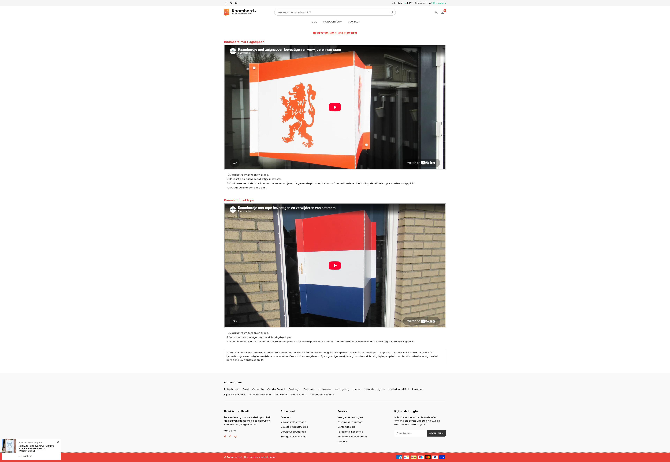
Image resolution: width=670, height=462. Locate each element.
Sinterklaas (281, 394)
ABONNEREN (436, 433)
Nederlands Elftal (399, 389)
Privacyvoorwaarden (350, 422)
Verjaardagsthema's (322, 394)
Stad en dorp (298, 394)
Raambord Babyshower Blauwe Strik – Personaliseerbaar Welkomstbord (36, 448)
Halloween (325, 389)
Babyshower (231, 389)
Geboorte (258, 389)
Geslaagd (294, 389)
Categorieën (331, 21)
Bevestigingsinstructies (294, 427)
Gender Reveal (276, 389)
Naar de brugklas (375, 389)
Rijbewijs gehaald (234, 394)
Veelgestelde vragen (293, 422)
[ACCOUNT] (436, 12)
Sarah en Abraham (259, 394)
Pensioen (417, 389)
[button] (442, 12)
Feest (246, 389)
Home (313, 21)
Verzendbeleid (346, 427)
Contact (354, 21)
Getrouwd (309, 389)
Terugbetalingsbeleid (293, 436)
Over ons (286, 417)
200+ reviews (438, 3)
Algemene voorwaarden (352, 436)
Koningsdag (342, 389)
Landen (357, 389)
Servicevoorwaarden (293, 431)
